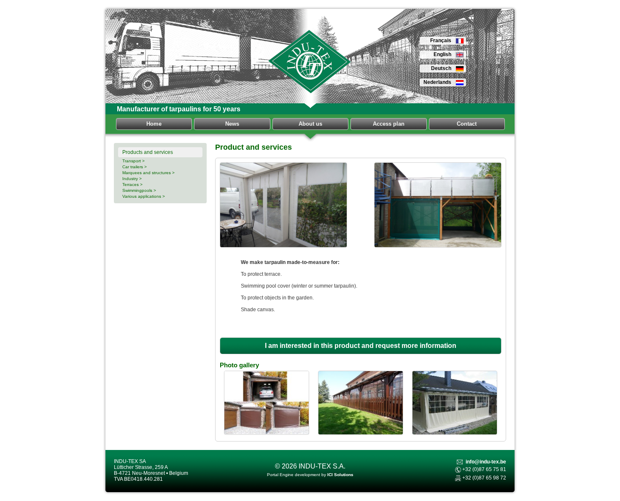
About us (310, 124)
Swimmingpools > (139, 190)
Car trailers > (134, 166)
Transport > (133, 161)
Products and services (147, 152)
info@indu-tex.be (486, 462)
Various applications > (143, 196)
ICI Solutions (340, 474)
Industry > (132, 178)
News (232, 124)
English (442, 54)
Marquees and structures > (148, 172)
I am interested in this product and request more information (360, 345)
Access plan (388, 124)
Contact (467, 124)
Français (440, 40)
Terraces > (132, 184)
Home (154, 124)
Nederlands (437, 82)
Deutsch (441, 68)
